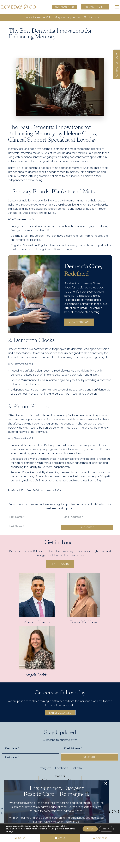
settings (9, 831)
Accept (90, 828)
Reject (106, 828)
